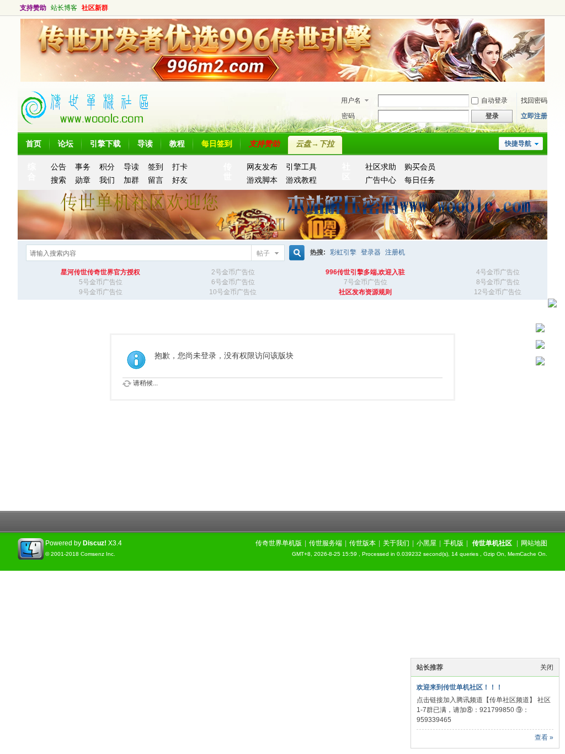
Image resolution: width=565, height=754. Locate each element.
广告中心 (380, 180)
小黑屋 (426, 543)
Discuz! (94, 543)
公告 (58, 166)
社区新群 (95, 8)
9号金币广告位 (100, 292)
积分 (107, 166)
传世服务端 (325, 543)
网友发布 (262, 166)
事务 (82, 166)
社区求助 (380, 166)
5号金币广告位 (100, 282)
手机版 (453, 543)
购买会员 (419, 166)
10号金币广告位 (233, 292)
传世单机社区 (492, 543)
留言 (155, 180)
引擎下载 (105, 143)
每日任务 (419, 180)
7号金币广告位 (365, 282)
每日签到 (216, 143)
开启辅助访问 (536, 8)
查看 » (544, 737)
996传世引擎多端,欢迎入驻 (365, 272)
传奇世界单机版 (278, 543)
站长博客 (64, 8)
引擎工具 (301, 166)
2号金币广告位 (233, 272)
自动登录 (494, 100)
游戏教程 (301, 180)
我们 (107, 180)
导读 (145, 143)
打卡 (180, 166)
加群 (131, 180)
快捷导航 (518, 143)
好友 (180, 180)
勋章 (82, 180)
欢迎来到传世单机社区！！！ (460, 687)
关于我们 (396, 543)
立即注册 (534, 116)
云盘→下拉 (315, 143)
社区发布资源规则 (365, 292)
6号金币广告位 (233, 282)
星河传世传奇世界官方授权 (100, 272)
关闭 (546, 667)
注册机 (395, 252)
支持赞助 (33, 8)
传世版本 (362, 543)
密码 (348, 116)
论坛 (65, 143)
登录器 (371, 252)
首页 (33, 143)
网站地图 (534, 543)
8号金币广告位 (498, 282)
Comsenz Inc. (98, 554)
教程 (177, 143)
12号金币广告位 (497, 292)
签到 (155, 166)
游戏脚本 (262, 180)
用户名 (351, 100)
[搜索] (295, 253)
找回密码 (534, 100)
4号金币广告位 (498, 272)
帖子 (263, 253)
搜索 (58, 180)
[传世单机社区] (89, 127)
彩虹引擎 (343, 252)
